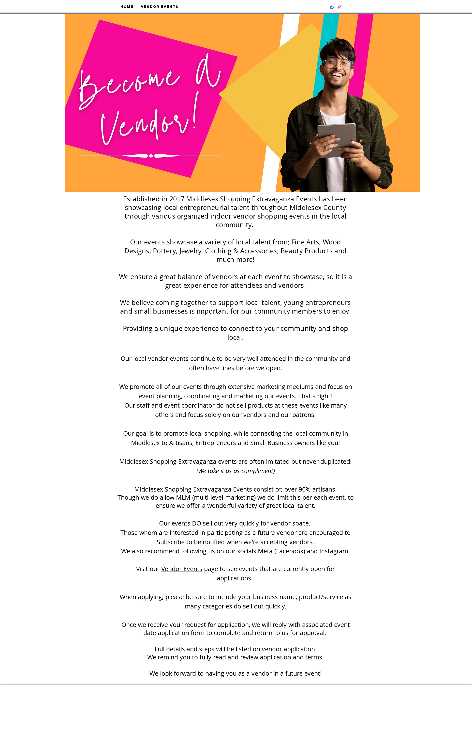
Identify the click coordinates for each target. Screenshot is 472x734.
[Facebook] (331, 7)
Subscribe (171, 542)
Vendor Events (181, 569)
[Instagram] (340, 7)
